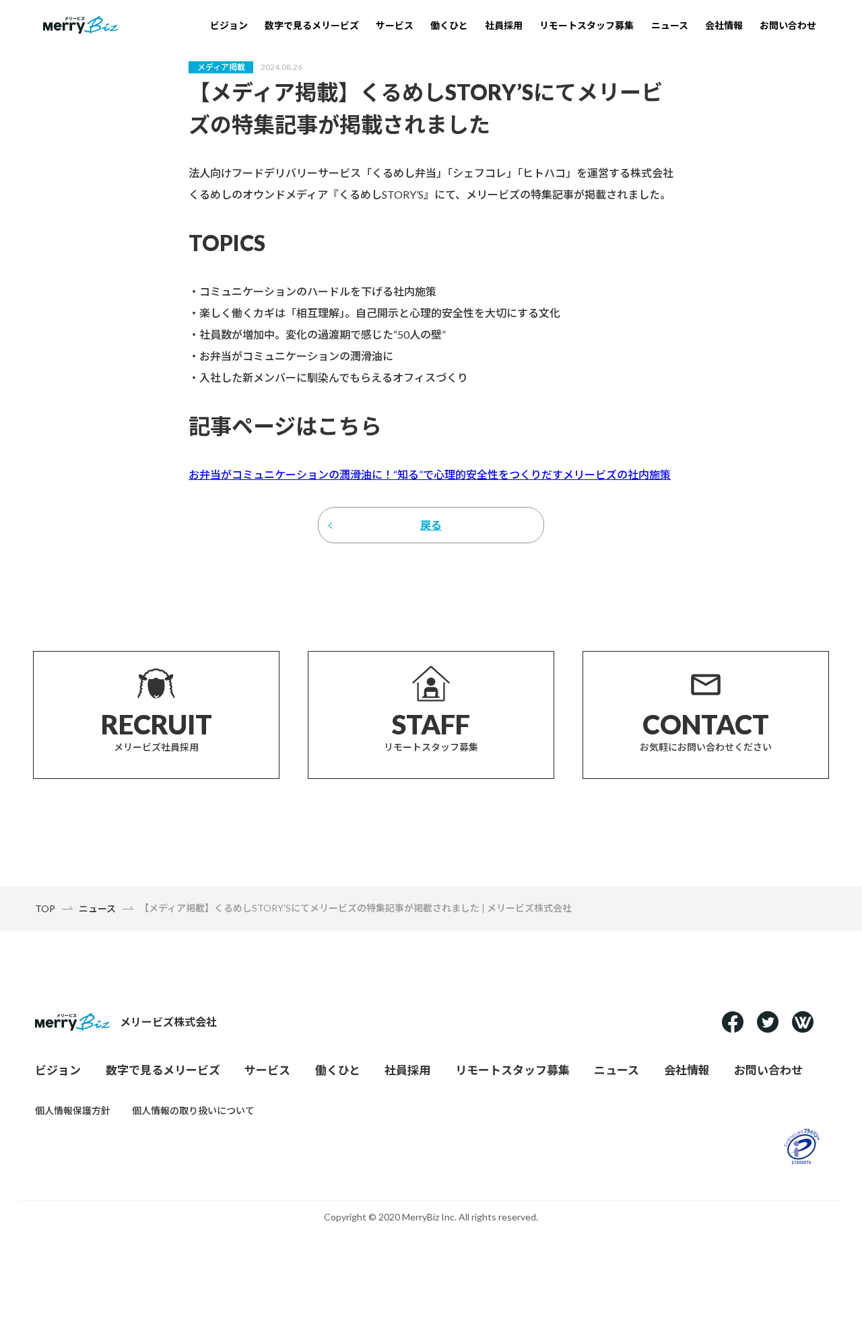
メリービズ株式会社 (168, 1021)
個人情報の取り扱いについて (193, 1110)
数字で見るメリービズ (312, 25)
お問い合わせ (788, 25)
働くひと (449, 25)
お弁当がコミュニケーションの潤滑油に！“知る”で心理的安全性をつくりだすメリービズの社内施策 (430, 474)
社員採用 (504, 25)
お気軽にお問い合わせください (706, 730)
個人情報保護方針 (72, 1110)
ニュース (669, 25)
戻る (431, 524)
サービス (394, 25)
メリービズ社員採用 (156, 730)
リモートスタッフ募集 (586, 25)
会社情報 (724, 25)
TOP (45, 908)
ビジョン (229, 25)
